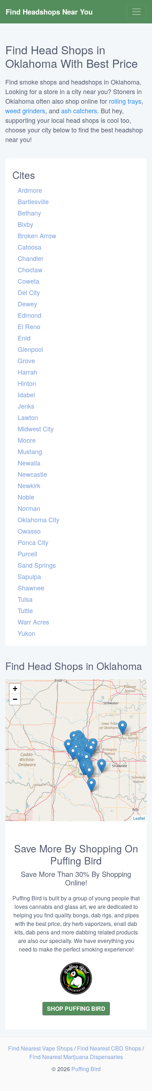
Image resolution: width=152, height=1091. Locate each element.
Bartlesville (33, 201)
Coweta (28, 280)
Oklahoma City (38, 519)
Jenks (26, 405)
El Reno (29, 326)
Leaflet (139, 818)
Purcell (27, 553)
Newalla (29, 462)
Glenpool (30, 349)
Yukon (26, 633)
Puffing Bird (86, 1069)
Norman (29, 508)
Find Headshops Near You (49, 11)
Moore (27, 439)
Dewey (27, 303)
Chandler (30, 258)
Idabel (26, 394)
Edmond (29, 315)
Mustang (30, 451)
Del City (29, 292)
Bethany (29, 212)
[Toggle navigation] (136, 12)
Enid (24, 337)
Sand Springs (37, 564)
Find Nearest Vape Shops (41, 1048)
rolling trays (125, 100)
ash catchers (79, 110)
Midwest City (36, 428)
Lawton (28, 417)
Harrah (27, 371)
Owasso (29, 530)
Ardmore (30, 190)
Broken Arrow (37, 235)
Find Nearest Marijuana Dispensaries (76, 1057)
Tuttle (25, 610)
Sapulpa (29, 576)
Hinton (27, 383)
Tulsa (25, 599)
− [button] (15, 699)
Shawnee (31, 587)
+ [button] (15, 688)
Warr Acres (33, 621)
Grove (26, 360)
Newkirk (29, 485)
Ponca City (33, 542)
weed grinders (25, 110)
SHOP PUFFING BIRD (76, 1008)
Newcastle (32, 474)
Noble (26, 496)
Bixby (25, 224)
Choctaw (30, 269)
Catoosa (29, 246)
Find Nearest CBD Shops (109, 1048)
